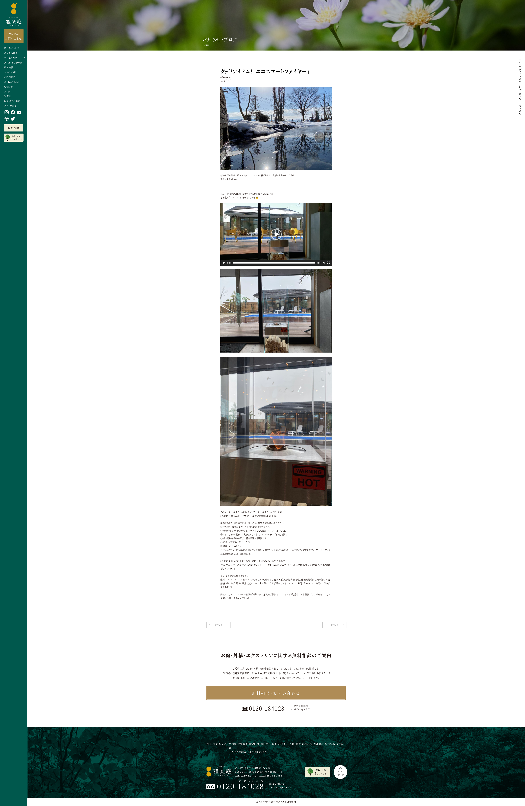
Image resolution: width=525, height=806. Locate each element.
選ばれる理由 (11, 53)
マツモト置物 (10, 72)
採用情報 (13, 128)
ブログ (7, 91)
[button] (276, 234)
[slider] (274, 263)
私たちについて (12, 48)
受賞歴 (7, 96)
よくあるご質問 (11, 82)
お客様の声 (10, 77)
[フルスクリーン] (328, 262)
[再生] (224, 262)
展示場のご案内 (12, 101)
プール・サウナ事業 (13, 62)
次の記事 (334, 624)
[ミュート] (324, 262)
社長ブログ (225, 80)
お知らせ (8, 86)
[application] (276, 234)
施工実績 (8, 67)
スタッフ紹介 (10, 106)
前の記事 (218, 624)
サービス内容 (10, 57)
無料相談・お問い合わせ (276, 693)
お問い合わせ (13, 36)
